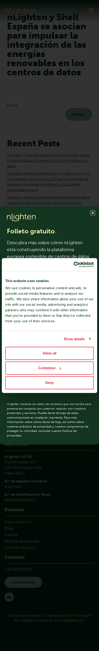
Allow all (49, 353)
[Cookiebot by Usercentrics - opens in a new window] (73, 265)
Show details (74, 339)
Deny (49, 383)
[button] (92, 213)
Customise (46, 368)
